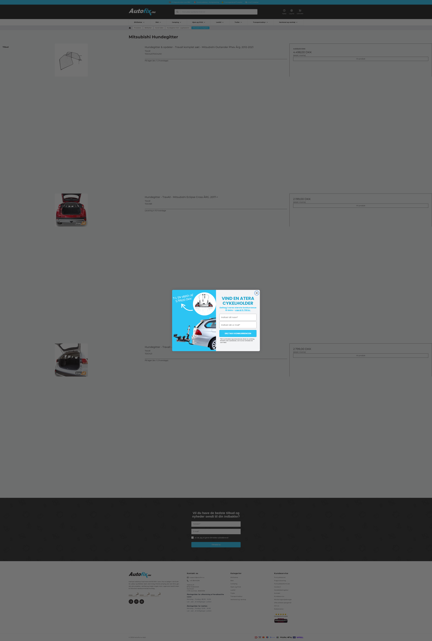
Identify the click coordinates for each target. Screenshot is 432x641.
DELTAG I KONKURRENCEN (238, 333)
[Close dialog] (256, 293)
